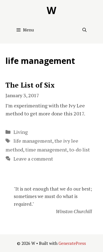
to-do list (79, 149)
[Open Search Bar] (84, 29)
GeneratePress (72, 243)
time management (46, 149)
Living (20, 132)
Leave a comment (33, 158)
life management (32, 140)
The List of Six (30, 85)
